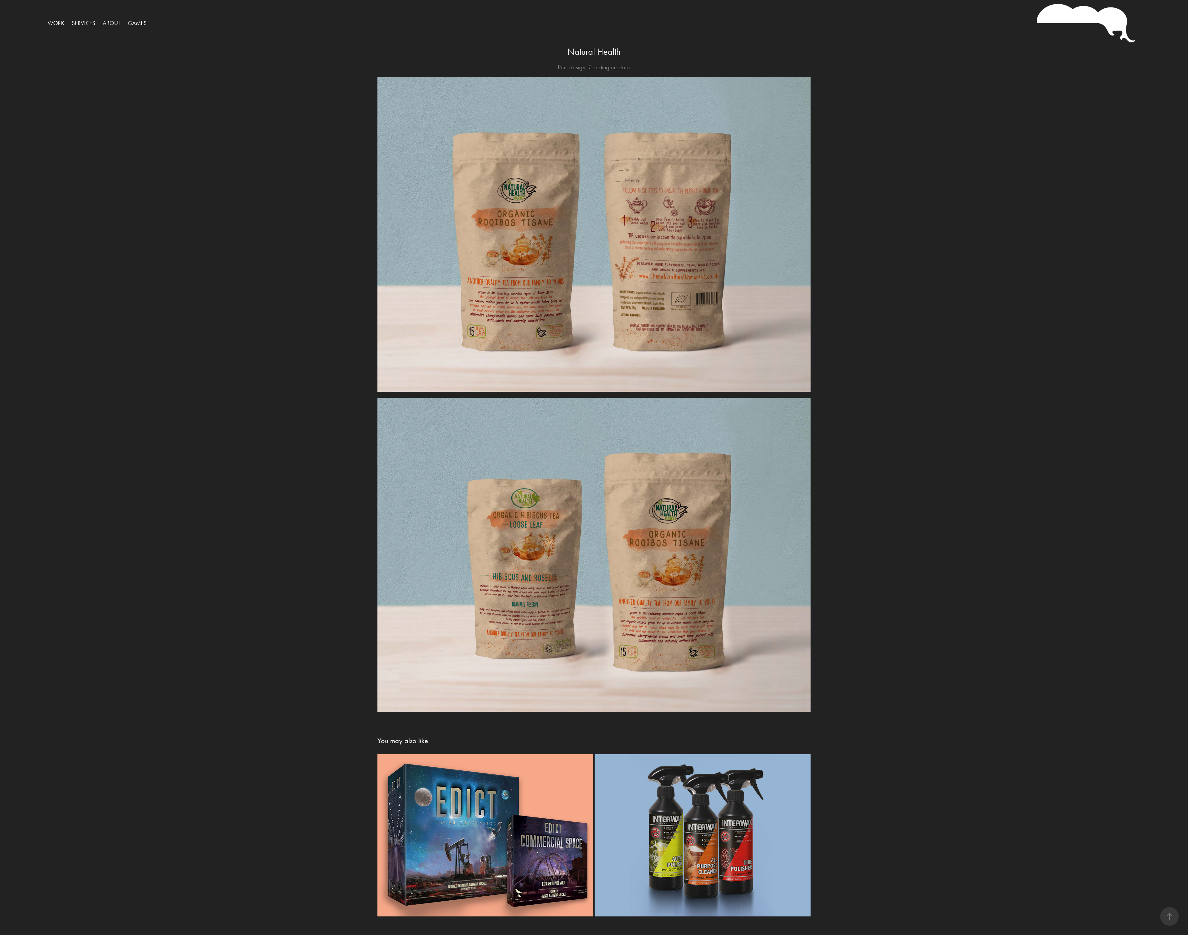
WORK (56, 23)
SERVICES (83, 23)
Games (137, 23)
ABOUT (111, 23)
